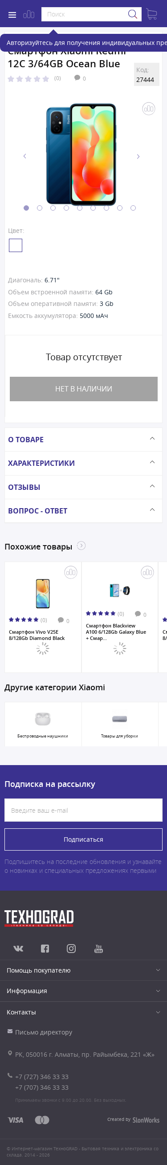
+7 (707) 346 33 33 (42, 1087)
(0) (57, 77)
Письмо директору (43, 1032)
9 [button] (133, 208)
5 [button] (79, 208)
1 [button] (26, 208)
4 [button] (66, 208)
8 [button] (119, 208)
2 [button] (39, 208)
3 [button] (53, 208)
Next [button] (138, 156)
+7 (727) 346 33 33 (42, 1076)
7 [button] (106, 208)
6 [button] (93, 208)
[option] (81, 156)
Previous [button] (25, 156)
